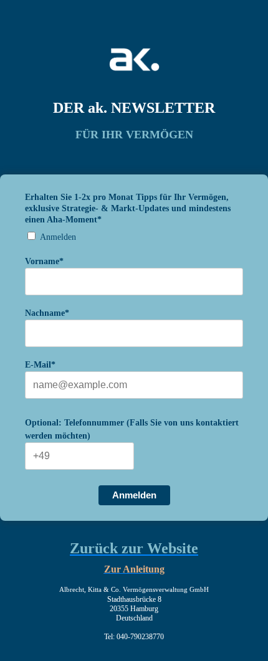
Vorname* (44, 261)
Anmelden (58, 237)
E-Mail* (40, 364)
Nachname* (47, 313)
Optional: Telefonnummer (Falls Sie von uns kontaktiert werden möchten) (132, 429)
